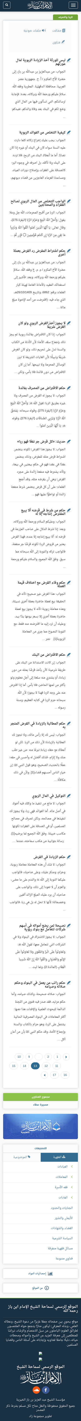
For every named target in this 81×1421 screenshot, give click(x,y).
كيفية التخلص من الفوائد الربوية (42, 133)
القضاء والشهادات (62, 1228)
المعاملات (62, 1177)
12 (46, 1066)
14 (24, 1066)
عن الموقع (38, 1288)
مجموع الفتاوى (41, 1097)
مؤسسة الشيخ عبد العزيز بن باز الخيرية (40, 1399)
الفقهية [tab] (57, 1157)
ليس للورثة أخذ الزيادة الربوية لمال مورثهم (40, 62)
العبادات (63, 1167)
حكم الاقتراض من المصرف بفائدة (41, 388)
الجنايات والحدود (62, 1208)
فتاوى (57, 42)
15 (13, 1066)
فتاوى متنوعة (64, 1259)
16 (65, 1075)
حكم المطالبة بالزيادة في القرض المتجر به (37, 726)
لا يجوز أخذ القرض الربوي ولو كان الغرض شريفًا (41, 325)
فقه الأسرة (61, 1187)
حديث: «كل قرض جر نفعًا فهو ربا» (41, 442)
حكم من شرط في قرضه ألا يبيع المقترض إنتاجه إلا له (43, 512)
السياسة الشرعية (62, 1238)
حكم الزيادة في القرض (49, 857)
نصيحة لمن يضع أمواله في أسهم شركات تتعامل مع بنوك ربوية (42, 928)
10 (19, 1056)
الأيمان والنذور (64, 1218)
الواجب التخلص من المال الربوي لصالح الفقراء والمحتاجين (38, 203)
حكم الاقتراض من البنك (48, 655)
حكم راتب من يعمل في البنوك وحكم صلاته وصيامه (39, 985)
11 (56, 1066)
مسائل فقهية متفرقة (60, 1248)
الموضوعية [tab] (20, 1157)
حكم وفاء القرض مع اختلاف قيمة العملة (41, 585)
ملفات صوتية (33, 30)
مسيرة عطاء (40, 1104)
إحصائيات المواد (38, 1273)
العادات (63, 1198)
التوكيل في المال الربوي (48, 796)
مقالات (57, 30)
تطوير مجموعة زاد (40, 1416)
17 (54, 1075)
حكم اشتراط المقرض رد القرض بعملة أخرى (39, 253)
